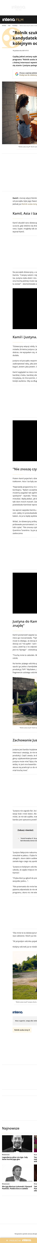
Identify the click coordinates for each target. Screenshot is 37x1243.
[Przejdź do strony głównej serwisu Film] (19, 19)
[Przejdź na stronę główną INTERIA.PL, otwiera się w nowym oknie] (8, 19)
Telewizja (14, 25)
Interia (4, 25)
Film (9, 25)
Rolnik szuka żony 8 (22, 1030)
